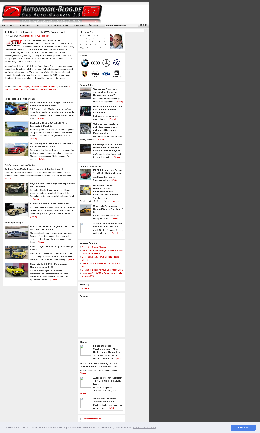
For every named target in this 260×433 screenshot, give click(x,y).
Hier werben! (85, 288)
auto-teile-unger (11, 90)
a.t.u (71, 87)
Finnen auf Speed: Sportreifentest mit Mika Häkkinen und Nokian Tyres (107, 349)
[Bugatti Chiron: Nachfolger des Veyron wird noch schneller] (17, 190)
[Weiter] (40, 118)
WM (55, 90)
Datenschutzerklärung (91, 419)
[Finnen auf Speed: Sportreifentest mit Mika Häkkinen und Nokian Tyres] (86, 351)
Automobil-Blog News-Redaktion (35, 36)
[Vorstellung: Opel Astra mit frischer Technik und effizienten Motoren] (17, 150)
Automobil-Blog (72, 14)
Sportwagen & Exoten (58, 25)
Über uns (93, 25)
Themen (39, 25)
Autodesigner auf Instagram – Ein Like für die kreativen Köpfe (107, 381)
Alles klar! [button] (243, 427)
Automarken (8, 25)
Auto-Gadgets (23, 87)
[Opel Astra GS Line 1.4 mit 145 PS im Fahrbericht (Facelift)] (17, 129)
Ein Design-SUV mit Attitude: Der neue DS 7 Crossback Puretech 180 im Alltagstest (108, 147)
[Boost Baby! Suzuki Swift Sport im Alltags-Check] (17, 253)
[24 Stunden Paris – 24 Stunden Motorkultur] (86, 403)
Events (52, 87)
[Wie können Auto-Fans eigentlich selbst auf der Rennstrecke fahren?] (17, 233)
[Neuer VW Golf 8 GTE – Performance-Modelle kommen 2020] (17, 271)
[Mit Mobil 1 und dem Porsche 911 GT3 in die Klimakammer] (86, 175)
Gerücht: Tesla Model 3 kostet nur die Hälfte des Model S (34, 169)
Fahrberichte (25, 25)
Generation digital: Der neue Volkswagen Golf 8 (102, 270)
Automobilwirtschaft (39, 87)
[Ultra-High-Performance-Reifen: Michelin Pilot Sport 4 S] (86, 211)
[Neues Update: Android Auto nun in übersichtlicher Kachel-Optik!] (86, 111)
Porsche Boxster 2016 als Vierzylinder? (50, 203)
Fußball (22, 90)
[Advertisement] (102, 317)
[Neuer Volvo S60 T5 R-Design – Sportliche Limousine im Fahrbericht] (17, 109)
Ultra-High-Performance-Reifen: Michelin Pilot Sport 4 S (108, 209)
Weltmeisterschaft (44, 90)
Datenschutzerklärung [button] (145, 427)
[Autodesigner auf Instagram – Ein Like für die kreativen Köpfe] (86, 383)
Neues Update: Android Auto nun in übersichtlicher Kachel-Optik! (108, 109)
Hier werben (79, 25)
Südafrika (31, 90)
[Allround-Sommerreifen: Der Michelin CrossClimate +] (86, 229)
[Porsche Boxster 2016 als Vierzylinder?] (17, 210)
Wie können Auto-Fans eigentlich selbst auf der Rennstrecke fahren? (105, 92)
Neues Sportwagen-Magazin (94, 247)
